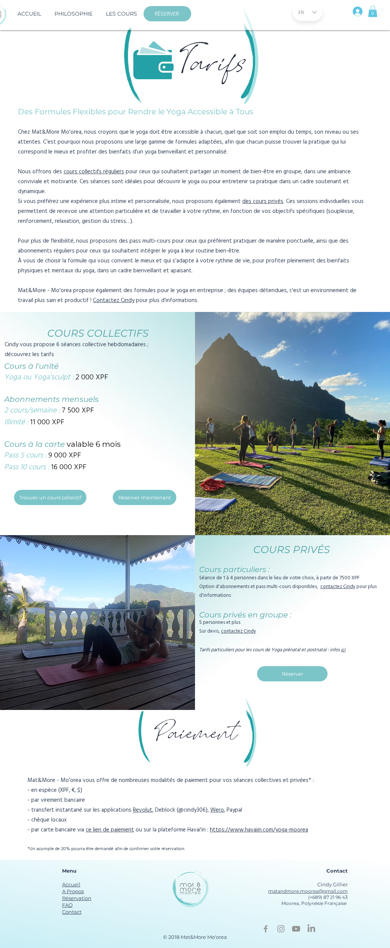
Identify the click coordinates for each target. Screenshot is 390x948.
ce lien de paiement (110, 830)
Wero (217, 810)
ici (343, 650)
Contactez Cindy (113, 301)
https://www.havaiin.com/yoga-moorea (259, 830)
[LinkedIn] (311, 929)
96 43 (341, 897)
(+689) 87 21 (321, 897)
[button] (121, 14)
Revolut (142, 810)
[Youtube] (296, 929)
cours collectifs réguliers (94, 172)
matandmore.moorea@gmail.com (308, 891)
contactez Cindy (337, 587)
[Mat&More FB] (265, 929)
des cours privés (262, 202)
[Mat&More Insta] (281, 929)
